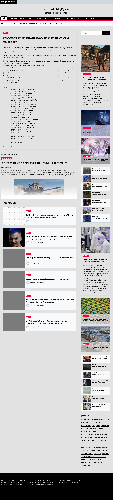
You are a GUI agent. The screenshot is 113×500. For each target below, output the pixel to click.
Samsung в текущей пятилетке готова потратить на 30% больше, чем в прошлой (95, 348)
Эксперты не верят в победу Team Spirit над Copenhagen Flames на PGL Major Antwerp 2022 (50, 300)
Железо (80, 18)
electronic (93, 431)
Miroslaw (102, 441)
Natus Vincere (86, 444)
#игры (106, 419)
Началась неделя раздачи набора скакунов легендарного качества (100, 210)
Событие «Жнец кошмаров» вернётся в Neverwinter (96, 131)
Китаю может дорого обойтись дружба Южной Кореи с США (99, 398)
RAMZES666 (103, 447)
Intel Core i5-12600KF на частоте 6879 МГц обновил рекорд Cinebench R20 (100, 406)
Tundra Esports (87, 453)
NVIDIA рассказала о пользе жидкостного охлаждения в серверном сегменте (99, 366)
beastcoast (85, 422)
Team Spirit (85, 450)
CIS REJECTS (105, 425)
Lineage (38, 18)
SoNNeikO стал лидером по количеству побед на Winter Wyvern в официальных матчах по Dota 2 (49, 216)
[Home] (4, 18)
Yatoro (84, 456)
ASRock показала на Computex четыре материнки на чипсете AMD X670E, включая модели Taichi (99, 374)
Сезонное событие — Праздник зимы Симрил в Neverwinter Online (100, 178)
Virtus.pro (97, 453)
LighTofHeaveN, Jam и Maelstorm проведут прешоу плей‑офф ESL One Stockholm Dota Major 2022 (47, 322)
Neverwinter (48, 18)
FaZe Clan (96, 438)
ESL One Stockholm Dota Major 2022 (94, 434)
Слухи (102, 462)
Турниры (84, 465)
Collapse (84, 428)
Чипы (90, 465)
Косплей (103, 459)
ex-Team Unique (86, 438)
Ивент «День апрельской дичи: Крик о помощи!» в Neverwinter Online (94, 79)
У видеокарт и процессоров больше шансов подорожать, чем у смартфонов (95, 319)
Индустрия (85, 459)
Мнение (84, 462)
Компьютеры (94, 459)
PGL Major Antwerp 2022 (90, 447)
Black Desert (12, 18)
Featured (104, 438)
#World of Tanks (97, 419)
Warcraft (58, 18)
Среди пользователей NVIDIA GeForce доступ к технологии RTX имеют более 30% (99, 358)
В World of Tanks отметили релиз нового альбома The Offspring (34, 162)
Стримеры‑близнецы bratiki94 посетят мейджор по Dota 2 (49, 259)
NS (93, 444)
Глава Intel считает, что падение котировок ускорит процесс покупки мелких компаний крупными (95, 260)
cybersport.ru (14, 147)
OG (96, 444)
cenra (98, 425)
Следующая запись (8, 154)
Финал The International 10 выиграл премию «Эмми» (47, 279)
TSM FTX (104, 450)
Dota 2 (31, 18)
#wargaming (85, 419)
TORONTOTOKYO (95, 450)
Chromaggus (56, 8)
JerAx (83, 441)
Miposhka (95, 441)
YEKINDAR (90, 456)
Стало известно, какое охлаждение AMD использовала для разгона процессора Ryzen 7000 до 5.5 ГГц (99, 390)
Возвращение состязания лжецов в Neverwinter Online (99, 194)
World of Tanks (69, 18)
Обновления (91, 462)
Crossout (23, 18)
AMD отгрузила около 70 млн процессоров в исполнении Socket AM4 (100, 382)
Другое (97, 456)
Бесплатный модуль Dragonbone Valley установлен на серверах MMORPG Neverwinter (95, 160)
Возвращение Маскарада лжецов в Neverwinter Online (99, 202)
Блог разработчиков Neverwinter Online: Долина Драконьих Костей (98, 170)
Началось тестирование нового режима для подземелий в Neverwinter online (99, 218)
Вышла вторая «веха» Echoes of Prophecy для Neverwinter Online (100, 186)
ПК (98, 462)
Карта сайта (90, 18)
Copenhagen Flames (96, 428)
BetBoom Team (96, 422)
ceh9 (93, 425)
